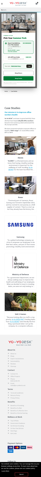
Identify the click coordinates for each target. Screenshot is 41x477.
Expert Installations (17, 359)
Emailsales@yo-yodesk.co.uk (17, 384)
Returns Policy (15, 395)
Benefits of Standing (17, 405)
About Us (11, 350)
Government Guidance (17, 423)
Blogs (12, 356)
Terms (10, 389)
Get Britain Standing (17, 426)
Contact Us (14, 374)
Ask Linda (13, 433)
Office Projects (15, 376)
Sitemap (13, 366)
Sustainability (15, 361)
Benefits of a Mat (16, 408)
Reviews (13, 364)
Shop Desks (18, 78)
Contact (11, 370)
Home (6, 91)
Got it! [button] (21, 474)
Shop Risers (18, 73)
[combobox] (21, 10)
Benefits (11, 402)
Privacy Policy (14, 398)
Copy (29, 66)
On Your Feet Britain (17, 428)
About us (13, 354)
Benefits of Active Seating (18, 413)
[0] (35, 4)
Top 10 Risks (14, 421)
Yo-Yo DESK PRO (18, 319)
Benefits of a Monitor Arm (19, 411)
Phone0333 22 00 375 (15, 380)
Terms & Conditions (16, 393)
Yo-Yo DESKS (14, 321)
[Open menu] (2, 4)
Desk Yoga (13, 431)
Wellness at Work (15, 417)
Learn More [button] (5, 471)
